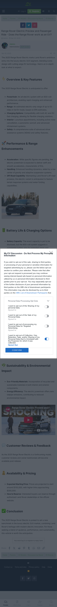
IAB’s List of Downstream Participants (31, 293)
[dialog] (28, 303)
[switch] (47, 306)
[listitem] (28, 300)
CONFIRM (17, 350)
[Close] (51, 253)
